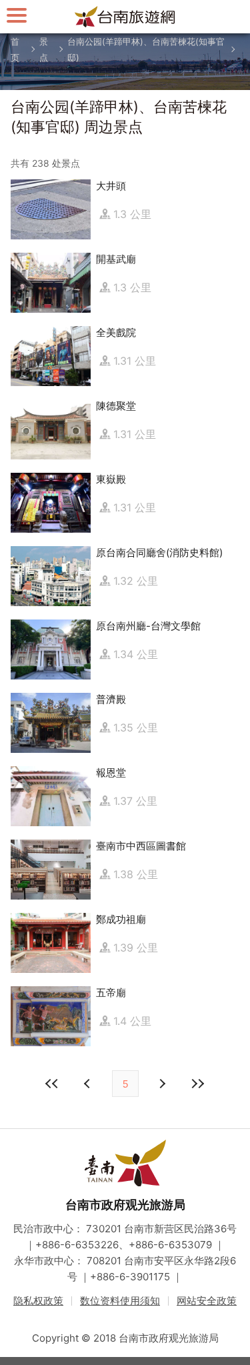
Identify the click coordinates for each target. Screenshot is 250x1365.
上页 (162, 1083)
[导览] (16, 15)
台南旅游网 (125, 16)
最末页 (198, 1083)
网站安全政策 (207, 1300)
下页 (88, 1083)
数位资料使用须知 (120, 1300)
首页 (15, 49)
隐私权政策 (38, 1300)
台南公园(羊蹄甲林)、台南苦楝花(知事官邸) (146, 49)
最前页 (52, 1083)
